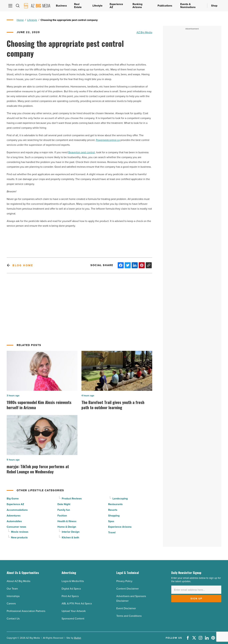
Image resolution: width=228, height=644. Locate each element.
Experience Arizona (120, 527)
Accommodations (17, 510)
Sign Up (196, 598)
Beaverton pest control (81, 152)
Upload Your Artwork (74, 611)
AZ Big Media (144, 32)
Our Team (12, 588)
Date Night (63, 504)
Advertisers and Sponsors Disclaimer (131, 598)
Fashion (62, 515)
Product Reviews (72, 498)
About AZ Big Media (18, 581)
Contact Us (13, 618)
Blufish (77, 637)
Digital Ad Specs (71, 588)
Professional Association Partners (26, 611)
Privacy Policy (124, 581)
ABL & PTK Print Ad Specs (77, 603)
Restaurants (115, 504)
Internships (13, 596)
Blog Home (23, 265)
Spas (111, 521)
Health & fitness (66, 521)
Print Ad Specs (70, 596)
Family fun (63, 510)
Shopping (114, 515)
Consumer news (16, 527)
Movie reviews (19, 532)
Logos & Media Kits (73, 581)
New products (19, 537)
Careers (11, 603)
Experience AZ (15, 504)
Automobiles (14, 521)
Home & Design (66, 527)
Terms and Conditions (129, 616)
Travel (112, 532)
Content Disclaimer (127, 588)
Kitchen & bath (70, 537)
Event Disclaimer (126, 608)
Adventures (14, 515)
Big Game (13, 498)
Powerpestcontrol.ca (108, 140)
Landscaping (120, 498)
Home (20, 20)
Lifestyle (32, 20)
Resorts (112, 510)
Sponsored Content (73, 618)
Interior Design (70, 532)
